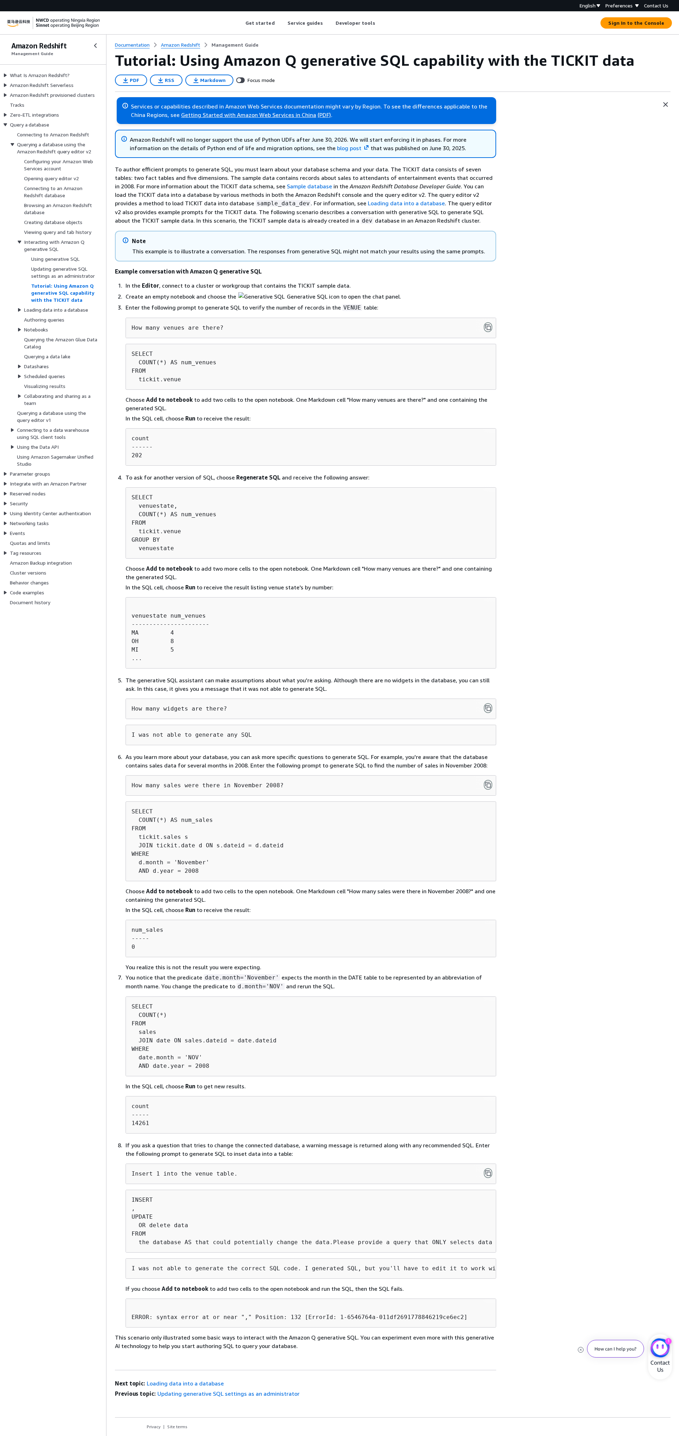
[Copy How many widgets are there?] (488, 708)
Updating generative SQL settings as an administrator (228, 1393)
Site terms (177, 1426)
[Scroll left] (240, 23)
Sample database (309, 186)
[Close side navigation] (95, 45)
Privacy (154, 1426)
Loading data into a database (406, 203)
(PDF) (324, 114)
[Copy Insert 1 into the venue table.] (488, 1173)
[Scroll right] (380, 23)
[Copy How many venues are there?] (488, 327)
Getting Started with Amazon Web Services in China (248, 114)
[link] (235, 44)
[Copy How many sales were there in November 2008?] (488, 785)
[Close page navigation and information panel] (666, 104)
